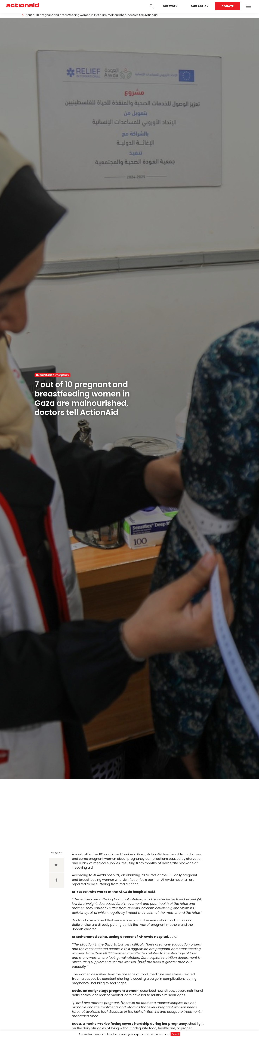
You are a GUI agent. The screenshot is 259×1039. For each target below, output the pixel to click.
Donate (227, 6)
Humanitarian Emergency (52, 375)
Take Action (199, 6)
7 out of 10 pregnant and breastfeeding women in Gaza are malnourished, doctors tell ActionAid (91, 15)
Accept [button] (175, 1034)
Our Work (170, 6)
